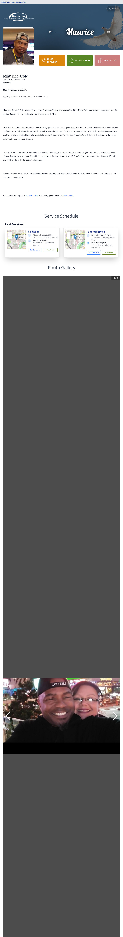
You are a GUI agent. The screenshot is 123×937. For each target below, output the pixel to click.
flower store (68, 195)
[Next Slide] (115, 716)
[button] (16, 237)
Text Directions (35, 250)
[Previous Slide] (7, 716)
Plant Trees (50, 250)
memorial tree (32, 195)
